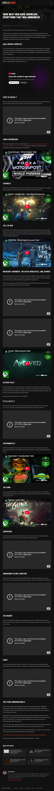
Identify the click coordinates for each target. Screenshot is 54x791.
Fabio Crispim (7, 25)
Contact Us (27, 788)
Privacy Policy (39, 788)
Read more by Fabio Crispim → (15, 780)
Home (33, 788)
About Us (16, 788)
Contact (22, 788)
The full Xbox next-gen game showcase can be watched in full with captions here (24, 735)
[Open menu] (51, 3)
